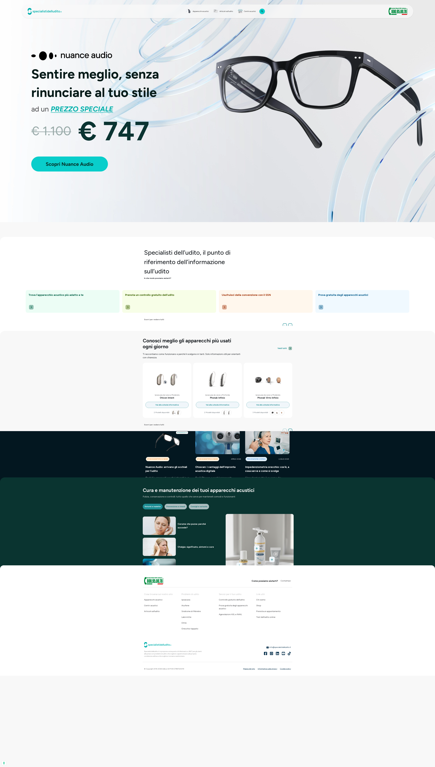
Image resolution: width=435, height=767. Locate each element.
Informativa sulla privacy (267, 669)
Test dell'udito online (265, 617)
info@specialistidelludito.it (280, 647)
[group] (73, 301)
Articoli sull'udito (152, 611)
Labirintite (186, 617)
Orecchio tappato (189, 628)
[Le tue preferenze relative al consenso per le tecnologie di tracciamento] (4, 763)
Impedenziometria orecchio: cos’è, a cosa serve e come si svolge (267, 469)
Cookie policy (285, 669)
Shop (258, 605)
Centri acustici (151, 605)
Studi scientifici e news (157, 459)
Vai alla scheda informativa (167, 405)
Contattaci (286, 581)
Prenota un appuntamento (268, 611)
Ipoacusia (185, 599)
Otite (184, 623)
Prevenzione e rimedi (256, 459)
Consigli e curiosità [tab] (199, 506)
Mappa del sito (249, 669)
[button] (285, 325)
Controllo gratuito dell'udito (232, 599)
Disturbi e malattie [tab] (153, 506)
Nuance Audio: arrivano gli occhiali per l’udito (166, 469)
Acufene (185, 605)
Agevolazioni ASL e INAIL (230, 614)
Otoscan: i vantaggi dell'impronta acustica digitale (215, 469)
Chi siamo (260, 599)
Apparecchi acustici (153, 599)
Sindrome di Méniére (191, 611)
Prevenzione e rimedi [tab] (175, 506)
